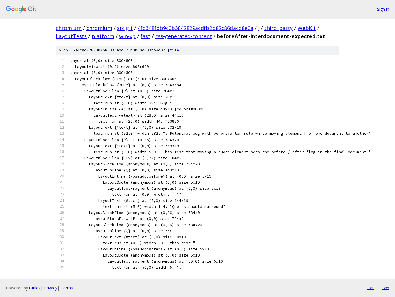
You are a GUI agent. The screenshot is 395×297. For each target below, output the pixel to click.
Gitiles (34, 288)
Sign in (383, 9)
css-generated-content (183, 36)
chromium (69, 28)
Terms (67, 288)
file (174, 50)
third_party (278, 28)
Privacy (50, 288)
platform (103, 36)
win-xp (127, 36)
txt (370, 287)
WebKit (307, 28)
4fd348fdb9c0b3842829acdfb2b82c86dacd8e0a (195, 28)
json (384, 287)
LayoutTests (71, 36)
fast (145, 36)
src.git (125, 28)
